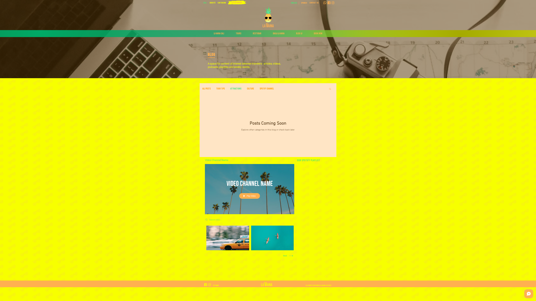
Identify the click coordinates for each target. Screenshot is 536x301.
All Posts (206, 88)
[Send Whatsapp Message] (325, 3)
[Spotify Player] (314, 187)
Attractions (235, 88)
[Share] (285, 160)
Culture (250, 88)
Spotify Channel (267, 88)
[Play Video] (227, 238)
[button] (212, 2)
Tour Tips (220, 88)
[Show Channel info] (291, 160)
